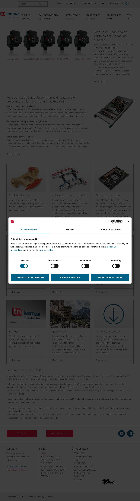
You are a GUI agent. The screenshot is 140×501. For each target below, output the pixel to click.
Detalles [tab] (70, 229)
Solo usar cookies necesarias (30, 277)
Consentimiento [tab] (29, 229)
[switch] (55, 266)
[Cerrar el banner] (128, 221)
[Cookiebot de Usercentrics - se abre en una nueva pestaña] (110, 221)
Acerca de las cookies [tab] (111, 229)
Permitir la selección (70, 277)
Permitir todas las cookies (110, 277)
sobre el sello (46, 250)
